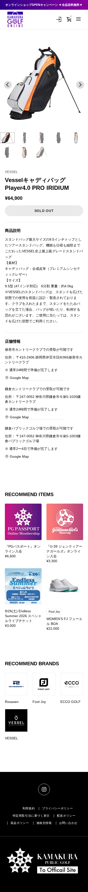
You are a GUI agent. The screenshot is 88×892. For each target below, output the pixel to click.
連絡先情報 (44, 823)
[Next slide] (80, 85)
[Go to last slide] (8, 85)
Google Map (19, 378)
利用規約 (28, 808)
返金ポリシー (20, 823)
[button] (7, 137)
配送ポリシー (66, 816)
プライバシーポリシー (57, 808)
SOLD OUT (44, 211)
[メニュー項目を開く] (78, 19)
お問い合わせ (68, 823)
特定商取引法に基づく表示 (31, 816)
